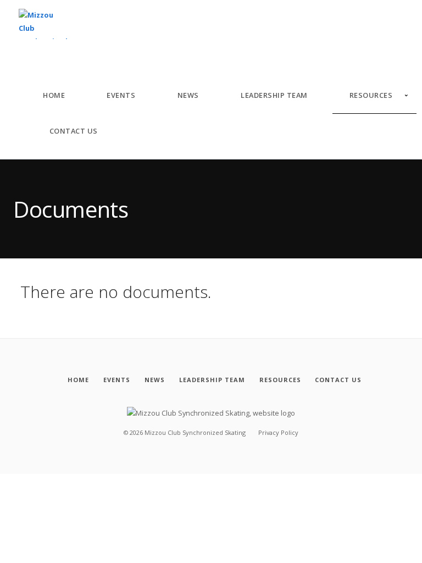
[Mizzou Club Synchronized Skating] (43, 24)
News (188, 95)
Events (121, 95)
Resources (371, 95)
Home (54, 95)
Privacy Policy (278, 432)
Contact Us (73, 131)
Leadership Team (274, 95)
